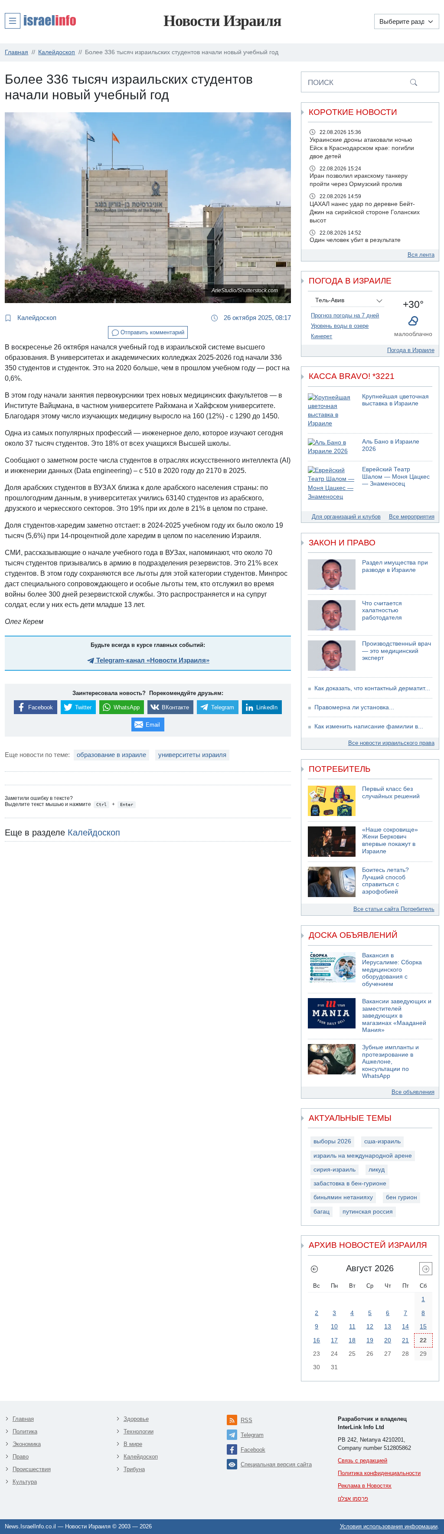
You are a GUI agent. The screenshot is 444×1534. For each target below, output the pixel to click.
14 (405, 1326)
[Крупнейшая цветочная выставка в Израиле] (332, 410)
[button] (40, 20)
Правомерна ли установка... (354, 707)
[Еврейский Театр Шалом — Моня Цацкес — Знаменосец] (332, 483)
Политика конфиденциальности (379, 1473)
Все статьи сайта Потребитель (393, 909)
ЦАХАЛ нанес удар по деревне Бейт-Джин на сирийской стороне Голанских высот (365, 212)
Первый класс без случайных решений (391, 793)
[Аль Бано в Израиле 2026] (332, 447)
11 (352, 1326)
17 (334, 1340)
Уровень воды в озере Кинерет (340, 331)
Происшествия (32, 1469)
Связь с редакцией (362, 1460)
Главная (23, 1419)
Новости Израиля (222, 20)
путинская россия (368, 1211)
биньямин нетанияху (343, 1197)
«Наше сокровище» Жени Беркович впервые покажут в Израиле (390, 840)
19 (369, 1340)
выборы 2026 (332, 1141)
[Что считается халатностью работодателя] (332, 615)
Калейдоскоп (36, 317)
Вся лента (421, 254)
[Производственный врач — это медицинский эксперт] (332, 655)
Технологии (138, 1431)
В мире (133, 1444)
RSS (246, 1420)
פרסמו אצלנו (353, 1498)
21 (405, 1340)
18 (352, 1340)
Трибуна (134, 1469)
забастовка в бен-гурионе (349, 1183)
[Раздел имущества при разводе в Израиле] (332, 574)
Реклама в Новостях (365, 1485)
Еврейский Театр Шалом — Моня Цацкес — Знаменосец (396, 476)
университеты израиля (192, 754)
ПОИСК (320, 82)
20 (387, 1340)
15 (423, 1326)
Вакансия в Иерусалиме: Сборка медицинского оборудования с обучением (392, 969)
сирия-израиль (334, 1169)
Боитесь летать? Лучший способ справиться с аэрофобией (385, 881)
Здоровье (136, 1419)
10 (334, 1326)
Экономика (27, 1444)
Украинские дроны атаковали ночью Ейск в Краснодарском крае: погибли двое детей (362, 148)
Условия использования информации (388, 1526)
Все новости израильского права (391, 743)
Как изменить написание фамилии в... (368, 726)
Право (21, 1456)
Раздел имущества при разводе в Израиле (395, 566)
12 (369, 1326)
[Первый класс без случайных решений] (332, 801)
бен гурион (401, 1197)
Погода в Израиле (410, 350)
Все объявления (413, 1092)
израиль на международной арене (362, 1155)
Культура (25, 1482)
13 (387, 1326)
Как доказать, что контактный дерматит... (372, 688)
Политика (25, 1431)
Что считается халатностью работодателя (382, 610)
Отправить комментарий (151, 332)
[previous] (314, 1268)
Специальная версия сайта (276, 1464)
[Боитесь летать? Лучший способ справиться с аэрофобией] (332, 882)
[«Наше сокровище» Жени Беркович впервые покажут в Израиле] (332, 841)
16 (316, 1340)
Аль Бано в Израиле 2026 (390, 445)
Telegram (252, 1435)
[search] (413, 82)
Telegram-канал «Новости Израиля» (152, 660)
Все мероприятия (411, 516)
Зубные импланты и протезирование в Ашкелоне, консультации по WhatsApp (390, 1061)
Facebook (253, 1449)
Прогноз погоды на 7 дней (345, 315)
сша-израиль (382, 1141)
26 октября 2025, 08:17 (256, 317)
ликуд (377, 1169)
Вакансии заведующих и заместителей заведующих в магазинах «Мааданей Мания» (396, 1015)
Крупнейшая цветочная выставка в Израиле (395, 400)
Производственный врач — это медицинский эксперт (396, 650)
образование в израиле (111, 754)
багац (321, 1211)
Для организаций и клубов (346, 516)
